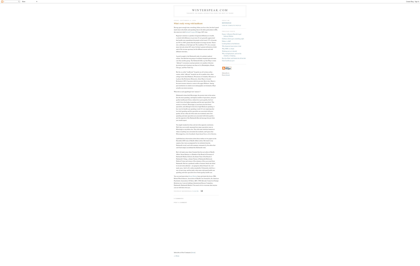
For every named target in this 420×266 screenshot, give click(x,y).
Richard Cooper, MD (191, 32)
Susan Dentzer (193, 176)
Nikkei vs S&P (226, 41)
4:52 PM (196, 191)
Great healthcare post (228, 61)
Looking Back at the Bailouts (231, 44)
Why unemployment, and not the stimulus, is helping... (231, 55)
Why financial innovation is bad (231, 46)
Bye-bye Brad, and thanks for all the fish (234, 58)
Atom (193, 252)
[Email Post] (201, 191)
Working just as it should (229, 51)
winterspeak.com (210, 10)
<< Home (176, 256)
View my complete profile (231, 25)
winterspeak (226, 23)
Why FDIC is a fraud (228, 49)
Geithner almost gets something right (233, 39)
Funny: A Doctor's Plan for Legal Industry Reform (231, 35)
